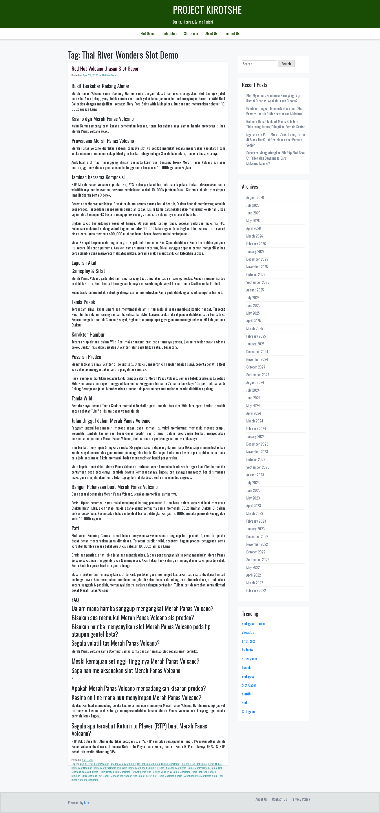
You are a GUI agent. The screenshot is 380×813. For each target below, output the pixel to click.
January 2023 (255, 528)
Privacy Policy (300, 799)
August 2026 (255, 197)
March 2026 (254, 236)
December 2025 (257, 259)
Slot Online (148, 33)
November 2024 (257, 359)
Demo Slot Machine (81, 768)
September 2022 (257, 559)
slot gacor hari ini (254, 623)
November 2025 (257, 266)
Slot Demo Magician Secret (167, 776)
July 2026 (252, 205)
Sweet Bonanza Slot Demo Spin (200, 776)
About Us (211, 33)
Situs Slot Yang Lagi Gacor (95, 776)
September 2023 (257, 467)
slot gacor (249, 676)
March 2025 (254, 328)
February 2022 (256, 590)
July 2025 (252, 297)
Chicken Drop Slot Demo (194, 764)
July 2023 (252, 482)
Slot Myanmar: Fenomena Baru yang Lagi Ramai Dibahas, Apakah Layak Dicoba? (273, 98)
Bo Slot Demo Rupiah (148, 764)
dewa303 (248, 632)
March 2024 (254, 421)
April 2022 (253, 575)
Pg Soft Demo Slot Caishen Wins (149, 772)
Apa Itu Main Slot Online (123, 764)
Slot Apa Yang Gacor (121, 776)
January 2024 (255, 436)
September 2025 (257, 282)
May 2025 (253, 313)
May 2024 (253, 405)
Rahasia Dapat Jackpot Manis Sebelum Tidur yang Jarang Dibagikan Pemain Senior (275, 124)
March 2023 (254, 513)
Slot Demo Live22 (142, 776)
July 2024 (253, 390)
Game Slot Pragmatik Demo (202, 768)
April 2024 (253, 413)
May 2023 (253, 498)
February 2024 (256, 428)
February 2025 (256, 336)
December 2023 (257, 444)
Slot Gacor (191, 33)
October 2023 (255, 459)
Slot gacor (249, 711)
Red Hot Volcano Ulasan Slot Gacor (105, 68)
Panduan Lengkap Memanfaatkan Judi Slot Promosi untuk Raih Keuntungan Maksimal (274, 111)
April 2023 (253, 505)
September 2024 (257, 374)
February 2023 (256, 521)
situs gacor (249, 658)
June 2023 (253, 490)
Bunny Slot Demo (170, 764)
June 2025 (253, 305)
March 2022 (254, 582)
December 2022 (257, 536)
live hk (246, 667)
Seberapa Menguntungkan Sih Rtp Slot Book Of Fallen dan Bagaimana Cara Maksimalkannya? (275, 158)
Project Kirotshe (207, 9)
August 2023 (255, 474)
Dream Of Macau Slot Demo (171, 768)
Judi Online (169, 33)
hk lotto (247, 650)
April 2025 (253, 320)
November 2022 (257, 544)
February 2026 (256, 243)
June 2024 (253, 397)
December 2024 (257, 351)
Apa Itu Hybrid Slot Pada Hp (94, 764)
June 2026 (253, 213)
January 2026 (255, 251)
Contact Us (232, 33)
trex (87, 802)
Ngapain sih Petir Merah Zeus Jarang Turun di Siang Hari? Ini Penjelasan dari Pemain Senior (275, 140)
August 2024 (255, 382)
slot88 (246, 694)
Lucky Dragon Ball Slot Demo (115, 772)
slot (244, 702)
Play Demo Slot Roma (178, 772)
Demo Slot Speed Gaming (142, 768)
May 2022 (253, 567)
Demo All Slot (215, 764)
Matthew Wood (109, 75)
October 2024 (255, 367)
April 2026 (253, 228)
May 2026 (253, 220)
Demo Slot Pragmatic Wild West (110, 768)
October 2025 (255, 274)
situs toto (248, 641)
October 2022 (255, 552)
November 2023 (257, 451)
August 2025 (255, 290)
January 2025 (255, 344)
